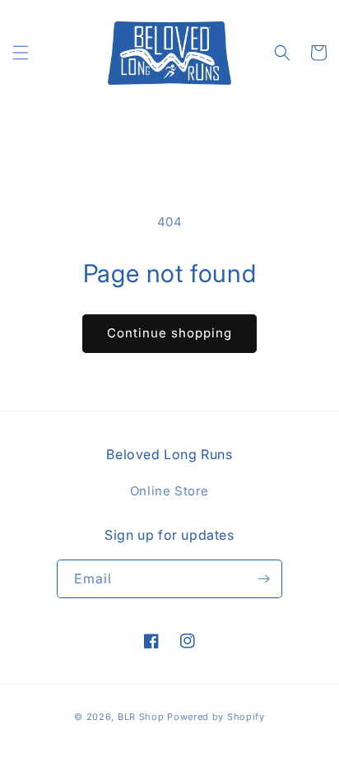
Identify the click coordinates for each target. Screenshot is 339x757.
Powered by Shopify (216, 716)
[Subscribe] (263, 579)
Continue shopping (169, 333)
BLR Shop (141, 716)
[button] (20, 53)
